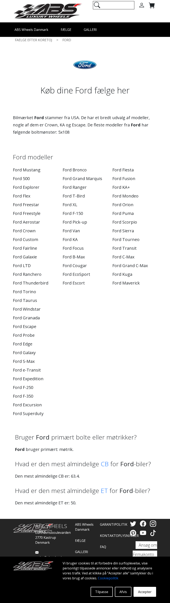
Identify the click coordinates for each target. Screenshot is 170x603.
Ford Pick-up (75, 222)
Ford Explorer (26, 187)
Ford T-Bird (74, 196)
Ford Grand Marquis (82, 178)
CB (105, 464)
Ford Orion (123, 204)
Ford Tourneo (126, 239)
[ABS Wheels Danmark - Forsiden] (48, 10)
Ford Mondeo (125, 196)
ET (104, 490)
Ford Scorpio (124, 222)
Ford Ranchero (27, 274)
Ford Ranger (75, 187)
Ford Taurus (25, 300)
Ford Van (71, 231)
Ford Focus (73, 248)
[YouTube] (144, 533)
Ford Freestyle (26, 213)
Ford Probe (24, 335)
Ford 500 (21, 178)
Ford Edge (22, 344)
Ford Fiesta (123, 170)
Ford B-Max (74, 257)
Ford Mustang (26, 170)
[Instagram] (153, 523)
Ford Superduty (28, 413)
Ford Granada (26, 318)
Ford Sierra (123, 231)
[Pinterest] (134, 533)
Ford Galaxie (25, 257)
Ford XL (70, 204)
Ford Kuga (122, 274)
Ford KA (70, 239)
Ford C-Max (123, 257)
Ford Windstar (27, 309)
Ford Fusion (123, 178)
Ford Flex (21, 196)
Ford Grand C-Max (130, 265)
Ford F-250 (23, 387)
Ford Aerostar (26, 222)
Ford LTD (22, 265)
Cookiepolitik (108, 578)
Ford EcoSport (76, 274)
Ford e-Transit (27, 370)
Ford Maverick (126, 283)
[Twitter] (134, 523)
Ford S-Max (24, 361)
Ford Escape (24, 326)
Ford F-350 (23, 396)
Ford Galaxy (24, 352)
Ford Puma (123, 213)
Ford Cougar (75, 265)
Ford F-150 (73, 213)
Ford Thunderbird (30, 283)
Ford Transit (124, 248)
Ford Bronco (75, 170)
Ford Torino (24, 291)
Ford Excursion (27, 405)
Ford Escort (74, 283)
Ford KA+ (121, 187)
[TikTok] (153, 533)
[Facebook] (144, 523)
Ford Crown (24, 231)
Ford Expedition (28, 378)
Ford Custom (25, 239)
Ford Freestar (26, 204)
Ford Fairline (25, 248)
